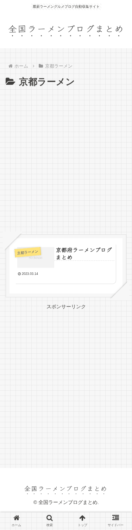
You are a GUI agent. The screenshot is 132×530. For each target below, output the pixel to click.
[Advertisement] (66, 159)
